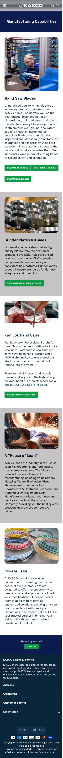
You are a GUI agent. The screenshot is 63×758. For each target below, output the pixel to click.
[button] (5, 5)
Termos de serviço (46, 749)
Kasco (26, 742)
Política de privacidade (19, 749)
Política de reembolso (31, 745)
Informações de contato (42, 752)
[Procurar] (52, 5)
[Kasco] (31, 5)
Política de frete (16, 752)
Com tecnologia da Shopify (44, 742)
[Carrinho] (57, 5)
